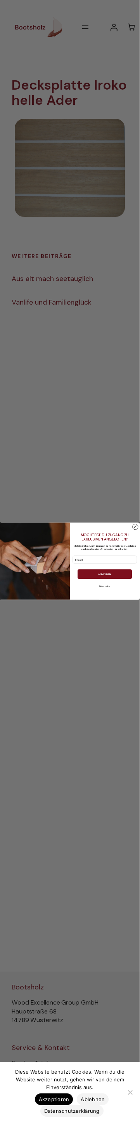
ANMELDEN (104, 574)
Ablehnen (93, 1099)
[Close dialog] (135, 527)
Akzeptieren (54, 1099)
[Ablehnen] (130, 1092)
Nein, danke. (104, 586)
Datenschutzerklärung (72, 1111)
